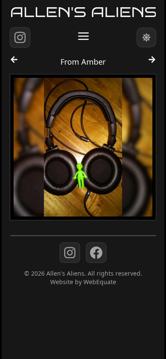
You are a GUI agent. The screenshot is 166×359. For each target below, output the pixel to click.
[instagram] (20, 37)
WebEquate (99, 282)
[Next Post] (152, 63)
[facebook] (96, 252)
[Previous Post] (14, 63)
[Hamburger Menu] (83, 36)
